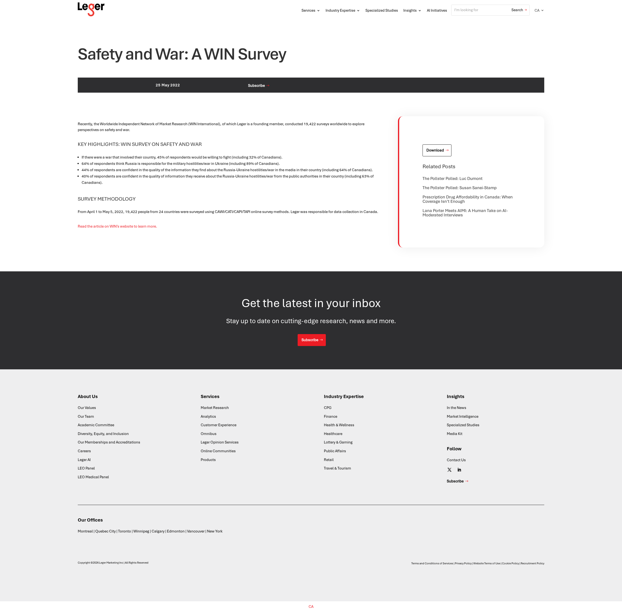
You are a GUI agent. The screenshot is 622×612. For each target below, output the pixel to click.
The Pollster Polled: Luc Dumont (453, 178)
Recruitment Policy (532, 563)
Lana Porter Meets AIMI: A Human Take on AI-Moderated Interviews (465, 213)
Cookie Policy (510, 563)
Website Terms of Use (486, 563)
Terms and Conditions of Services (432, 563)
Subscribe (256, 85)
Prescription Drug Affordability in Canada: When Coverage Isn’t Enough (468, 199)
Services (308, 10)
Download (435, 150)
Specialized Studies (381, 10)
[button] (539, 10)
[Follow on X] (449, 470)
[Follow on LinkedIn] (459, 470)
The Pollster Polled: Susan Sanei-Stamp (460, 187)
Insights (410, 10)
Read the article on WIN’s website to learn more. (117, 226)
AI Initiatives (437, 10)
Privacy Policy (463, 563)
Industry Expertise (340, 10)
